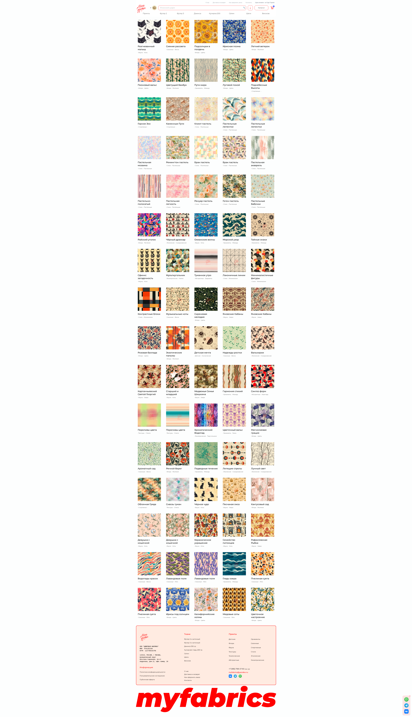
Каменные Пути (175, 123)
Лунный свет (258, 468)
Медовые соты (231, 614)
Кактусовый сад (260, 504)
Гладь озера (229, 578)
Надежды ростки (232, 352)
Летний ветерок (260, 46)
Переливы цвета (147, 430)
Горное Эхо (144, 123)
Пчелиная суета (260, 578)
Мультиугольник (175, 275)
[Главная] (161, 637)
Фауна (231, 648)
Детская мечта (202, 352)
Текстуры (232, 652)
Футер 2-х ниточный (192, 639)
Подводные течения (206, 468)
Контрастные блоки (149, 314)
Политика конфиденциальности (152, 672)
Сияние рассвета (176, 46)
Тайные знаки (259, 239)
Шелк (186, 657)
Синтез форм (258, 391)
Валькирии (257, 352)
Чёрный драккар (175, 239)
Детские (232, 639)
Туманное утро (202, 275)
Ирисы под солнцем (177, 614)
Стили (253, 652)
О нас (207, 2)
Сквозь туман (173, 504)
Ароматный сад (146, 468)
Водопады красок (148, 578)
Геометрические (257, 660)
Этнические (255, 656)
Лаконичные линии (234, 275)
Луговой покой (231, 85)
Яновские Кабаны (233, 314)
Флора (231, 643)
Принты (233, 634)
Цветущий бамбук (176, 85)
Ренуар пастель (203, 201)
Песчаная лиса (231, 504)
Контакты (249, 2)
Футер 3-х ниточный (192, 643)
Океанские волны (204, 239)
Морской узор (231, 239)
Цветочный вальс (233, 430)
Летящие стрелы (232, 468)
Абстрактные (234, 660)
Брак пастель (202, 162)
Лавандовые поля (176, 578)
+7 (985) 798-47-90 (239, 669)
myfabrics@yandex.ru (238, 672)
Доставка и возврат (219, 2)
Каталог (261, 8)
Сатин (186, 654)
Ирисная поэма (231, 46)
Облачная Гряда (147, 504)
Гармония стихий (233, 391)
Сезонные (255, 643)
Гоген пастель (231, 201)
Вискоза (187, 661)
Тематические (234, 656)
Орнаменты (255, 639)
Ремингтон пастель (177, 162)
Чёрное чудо (201, 504)
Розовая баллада (147, 352)
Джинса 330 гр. (190, 646)
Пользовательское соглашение (152, 676)
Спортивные (256, 648)
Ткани (187, 634)
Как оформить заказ (235, 2)
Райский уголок (147, 239)
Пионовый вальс (147, 85)
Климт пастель (202, 123)
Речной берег (174, 468)
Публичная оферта (147, 680)
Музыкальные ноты (177, 314)
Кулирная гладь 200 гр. (193, 650)
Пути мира (200, 85)
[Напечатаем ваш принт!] (250, 8)
